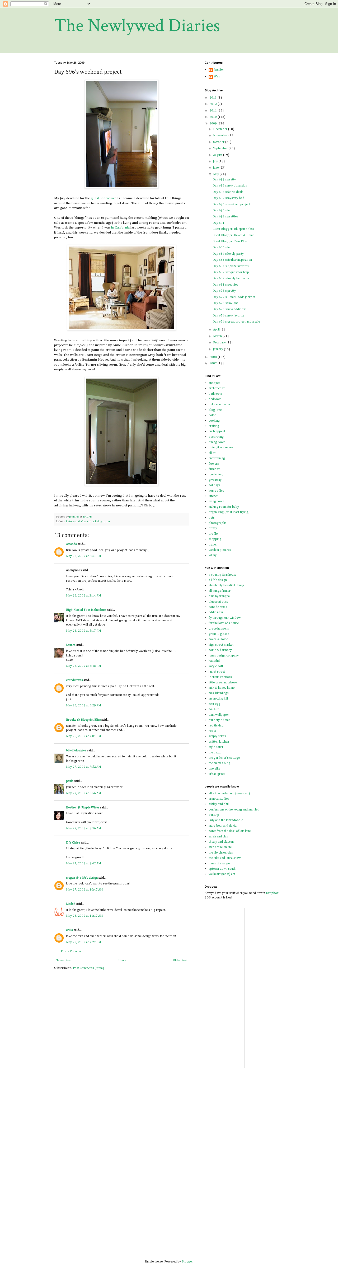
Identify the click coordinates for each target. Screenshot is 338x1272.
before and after (76, 521)
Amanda (71, 544)
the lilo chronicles (221, 852)
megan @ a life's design (82, 877)
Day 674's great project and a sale (236, 321)
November (220, 135)
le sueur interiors (220, 677)
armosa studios (219, 798)
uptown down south (222, 868)
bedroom (215, 399)
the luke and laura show (225, 858)
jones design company (224, 655)
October (219, 142)
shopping (215, 539)
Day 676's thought (225, 303)
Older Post (180, 960)
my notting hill (218, 698)
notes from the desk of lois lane (230, 831)
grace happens (219, 628)
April (216, 329)
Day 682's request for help (231, 272)
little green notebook (223, 682)
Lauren (71, 645)
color (90, 521)
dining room (217, 442)
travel (213, 544)
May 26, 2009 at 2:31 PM (83, 556)
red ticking (216, 725)
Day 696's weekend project (231, 204)
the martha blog (219, 763)
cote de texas (218, 607)
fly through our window (225, 617)
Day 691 (218, 223)
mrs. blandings (218, 693)
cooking (214, 420)
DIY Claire (73, 842)
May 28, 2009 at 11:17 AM (84, 915)
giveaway (215, 480)
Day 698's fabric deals (228, 192)
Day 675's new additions (229, 309)
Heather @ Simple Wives (82, 807)
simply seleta (217, 736)
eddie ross (216, 612)
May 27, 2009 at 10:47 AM (84, 889)
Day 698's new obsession (230, 185)
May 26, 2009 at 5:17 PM (83, 630)
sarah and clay (218, 836)
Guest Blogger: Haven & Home (233, 235)
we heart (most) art (222, 874)
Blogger (187, 1261)
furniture (214, 469)
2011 (213, 110)
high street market (221, 644)
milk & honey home (221, 687)
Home (122, 960)
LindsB (71, 904)
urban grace (217, 774)
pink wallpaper (219, 714)
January (218, 349)
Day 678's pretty (224, 290)
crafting (214, 426)
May (216, 174)
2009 (213, 123)
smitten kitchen (219, 741)
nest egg (214, 704)
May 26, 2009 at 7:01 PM (83, 736)
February (220, 342)
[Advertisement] (264, 987)
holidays (214, 485)
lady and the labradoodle (226, 820)
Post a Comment (72, 951)
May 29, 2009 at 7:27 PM (83, 942)
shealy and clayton (221, 842)
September (221, 148)
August (218, 155)
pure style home (219, 720)
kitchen (213, 496)
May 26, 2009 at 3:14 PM (83, 595)
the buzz (215, 752)
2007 (213, 363)
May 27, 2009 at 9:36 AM (83, 828)
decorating (216, 437)
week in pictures (220, 550)
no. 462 (214, 709)
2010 (213, 117)
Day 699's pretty (224, 179)
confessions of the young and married (234, 809)
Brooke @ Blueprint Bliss (83, 719)
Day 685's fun (222, 247)
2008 (213, 357)
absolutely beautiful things (226, 585)
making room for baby (224, 507)
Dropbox (272, 893)
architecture (217, 388)
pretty (213, 528)
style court (216, 747)
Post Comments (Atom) (88, 968)
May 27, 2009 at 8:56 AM (83, 793)
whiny (213, 555)
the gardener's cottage (224, 758)
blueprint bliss (218, 601)
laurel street (217, 671)
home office (216, 490)
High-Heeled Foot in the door (86, 610)
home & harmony (220, 650)
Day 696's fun (222, 210)
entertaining (217, 458)
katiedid (214, 661)
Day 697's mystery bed (228, 198)
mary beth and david (223, 825)
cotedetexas (74, 680)
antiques (214, 383)
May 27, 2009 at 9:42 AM (83, 863)
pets (211, 517)
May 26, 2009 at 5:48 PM (83, 666)
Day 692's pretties (225, 216)
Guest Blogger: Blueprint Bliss (233, 229)
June (216, 167)
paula (69, 781)
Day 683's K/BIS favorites (230, 266)
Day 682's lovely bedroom (231, 278)
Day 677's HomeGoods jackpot (234, 297)
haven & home (218, 639)
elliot (212, 453)
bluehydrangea (76, 750)
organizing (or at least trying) (229, 512)
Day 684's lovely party (228, 253)
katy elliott (216, 666)
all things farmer (220, 591)
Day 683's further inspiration (232, 260)
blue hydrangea (219, 596)
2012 (213, 104)
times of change (219, 863)
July (216, 161)
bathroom (215, 393)
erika (69, 930)
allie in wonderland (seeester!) (229, 793)
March (218, 336)
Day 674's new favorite (228, 315)
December (220, 129)
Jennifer (219, 69)
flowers (214, 463)
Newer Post (63, 960)
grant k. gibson (219, 634)
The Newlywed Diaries (137, 26)
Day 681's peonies (225, 284)
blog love (215, 410)
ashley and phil (219, 804)
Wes (217, 76)
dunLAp (214, 815)
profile (213, 533)
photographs (217, 523)
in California (120, 227)
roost (212, 731)
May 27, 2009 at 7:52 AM (83, 766)
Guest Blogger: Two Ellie (230, 241)
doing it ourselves (221, 447)
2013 (213, 97)
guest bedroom (102, 198)
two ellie (214, 768)
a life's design (218, 580)
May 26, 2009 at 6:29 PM (83, 705)
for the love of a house (224, 623)
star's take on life (220, 847)
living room (102, 521)
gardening (216, 474)
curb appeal (217, 431)
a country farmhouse (222, 574)
